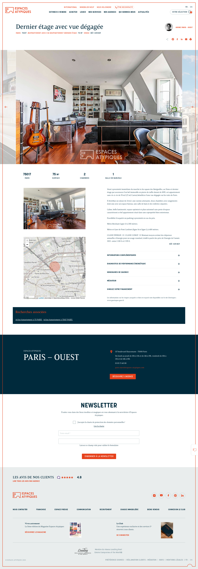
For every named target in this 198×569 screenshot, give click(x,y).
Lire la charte (99, 426)
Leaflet (41, 298)
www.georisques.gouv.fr (115, 300)
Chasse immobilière (129, 509)
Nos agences (110, 12)
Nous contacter (20, 509)
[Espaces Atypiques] (18, 12)
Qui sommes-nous (127, 12)
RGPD (161, 560)
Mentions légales (174, 560)
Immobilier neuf (87, 7)
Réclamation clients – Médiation (141, 560)
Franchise (41, 509)
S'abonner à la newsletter (99, 456)
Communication (84, 509)
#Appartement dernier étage (63, 33)
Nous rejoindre (104, 7)
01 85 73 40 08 (120, 363)
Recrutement (106, 509)
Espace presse (61, 509)
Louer (83, 12)
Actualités (143, 12)
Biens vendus (153, 509)
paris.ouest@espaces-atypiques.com (129, 367)
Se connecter (123, 535)
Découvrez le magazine (35, 532)
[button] (54, 266)
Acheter (73, 12)
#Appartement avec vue (39, 33)
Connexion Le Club (176, 509)
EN (191, 7)
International (70, 7)
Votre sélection (182, 12)
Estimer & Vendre (58, 12)
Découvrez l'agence (122, 377)
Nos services (94, 12)
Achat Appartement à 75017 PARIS (58, 319)
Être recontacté (125, 7)
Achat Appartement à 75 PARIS (28, 319)
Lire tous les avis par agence (26, 481)
